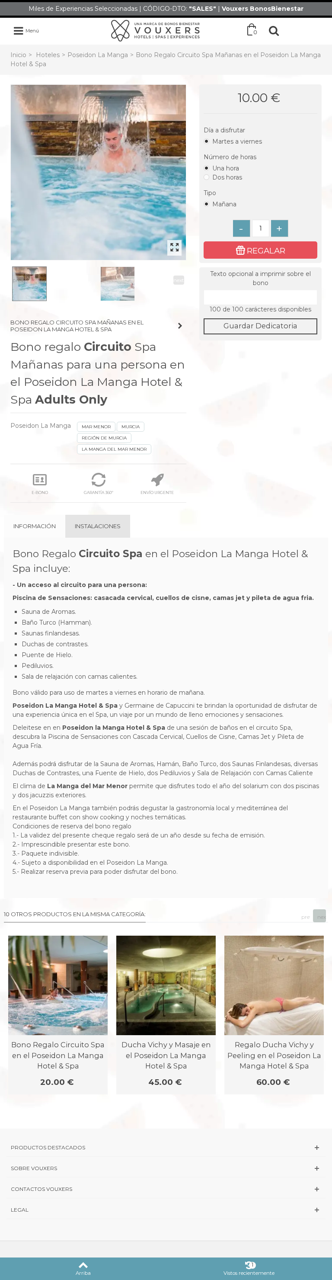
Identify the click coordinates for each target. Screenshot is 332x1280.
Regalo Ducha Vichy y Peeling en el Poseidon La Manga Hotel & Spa (274, 1055)
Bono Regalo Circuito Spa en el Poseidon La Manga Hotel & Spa (58, 1055)
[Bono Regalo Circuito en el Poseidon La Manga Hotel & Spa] (98, 172)
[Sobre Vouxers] (166, 1168)
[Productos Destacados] (166, 1147)
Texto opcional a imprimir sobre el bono (260, 278)
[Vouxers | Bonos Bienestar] (155, 30)
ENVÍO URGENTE (157, 492)
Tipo (211, 193)
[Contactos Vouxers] (166, 1189)
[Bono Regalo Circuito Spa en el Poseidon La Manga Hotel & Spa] (58, 985)
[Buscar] (274, 31)
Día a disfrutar (225, 130)
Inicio (18, 55)
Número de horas (231, 157)
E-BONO (40, 492)
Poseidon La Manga (97, 55)
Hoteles (48, 55)
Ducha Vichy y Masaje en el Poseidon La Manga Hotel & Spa (166, 1055)
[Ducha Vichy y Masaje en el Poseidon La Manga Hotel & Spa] (166, 985)
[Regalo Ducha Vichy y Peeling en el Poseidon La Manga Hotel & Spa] (274, 985)
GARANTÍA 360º (98, 492)
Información (34, 526)
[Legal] (166, 1210)
